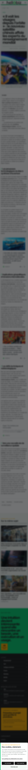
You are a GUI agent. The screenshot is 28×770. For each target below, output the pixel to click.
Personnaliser (14, 766)
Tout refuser (8, 763)
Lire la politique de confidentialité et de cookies (12, 758)
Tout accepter (20, 763)
